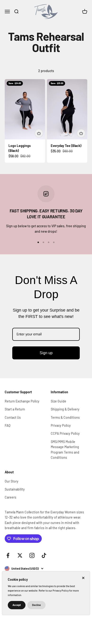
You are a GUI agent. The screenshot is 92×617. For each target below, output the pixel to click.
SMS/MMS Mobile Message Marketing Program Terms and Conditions (65, 449)
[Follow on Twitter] (20, 555)
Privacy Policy (61, 425)
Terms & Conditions (65, 417)
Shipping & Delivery (65, 409)
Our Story (11, 481)
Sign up (46, 353)
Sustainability (15, 489)
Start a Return (15, 409)
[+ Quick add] (39, 133)
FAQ (7, 425)
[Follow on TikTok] (44, 555)
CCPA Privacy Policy (65, 433)
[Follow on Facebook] (8, 555)
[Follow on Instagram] (32, 555)
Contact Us (13, 417)
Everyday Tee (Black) (66, 146)
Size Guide (58, 401)
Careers (10, 497)
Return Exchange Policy (22, 401)
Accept (17, 604)
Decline (36, 604)
